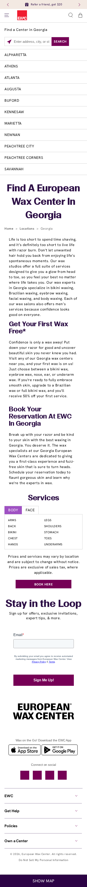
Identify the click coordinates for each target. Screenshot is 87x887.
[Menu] (7, 15)
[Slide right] (79, 4)
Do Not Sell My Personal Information (43, 860)
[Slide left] (8, 4)
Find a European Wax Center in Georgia (43, 202)
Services (43, 498)
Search (60, 41)
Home (9, 229)
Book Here (43, 584)
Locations (27, 229)
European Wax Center (36, 854)
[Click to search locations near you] (9, 41)
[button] (71, 15)
